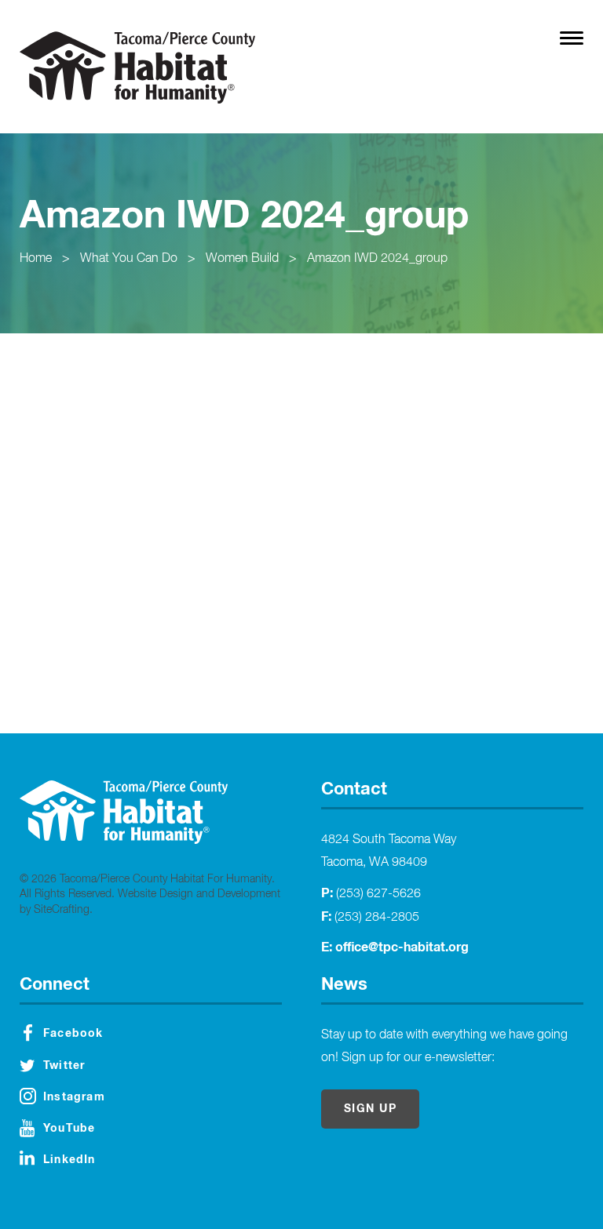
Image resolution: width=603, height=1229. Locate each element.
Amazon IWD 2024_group (377, 259)
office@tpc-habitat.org (402, 947)
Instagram (74, 1097)
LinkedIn (69, 1159)
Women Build (242, 259)
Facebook (73, 1033)
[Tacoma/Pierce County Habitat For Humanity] (137, 67)
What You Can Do (128, 259)
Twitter (64, 1065)
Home (36, 259)
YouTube (69, 1128)
